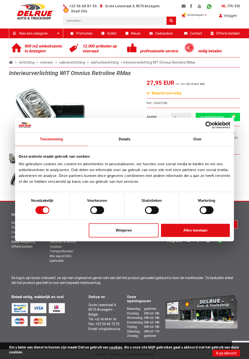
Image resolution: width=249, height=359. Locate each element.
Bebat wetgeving (23, 241)
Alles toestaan (195, 230)
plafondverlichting (105, 62)
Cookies (56, 246)
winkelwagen (194, 15)
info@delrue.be (109, 329)
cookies (115, 347)
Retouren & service (63, 241)
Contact (196, 33)
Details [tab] (125, 139)
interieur (46, 62)
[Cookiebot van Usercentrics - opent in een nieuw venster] (209, 125)
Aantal (152, 116)
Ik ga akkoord (226, 353)
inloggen (230, 16)
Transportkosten (61, 251)
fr (230, 6)
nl (224, 6)
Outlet (111, 33)
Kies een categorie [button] (33, 33)
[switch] (97, 210)
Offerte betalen (228, 33)
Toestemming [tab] (51, 139)
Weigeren (124, 230)
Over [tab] (197, 139)
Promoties (84, 33)
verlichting (27, 62)
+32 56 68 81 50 (83, 6)
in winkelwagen (212, 117)
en (237, 6)
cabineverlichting (72, 62)
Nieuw (136, 33)
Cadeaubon (164, 33)
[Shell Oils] (67, 11)
